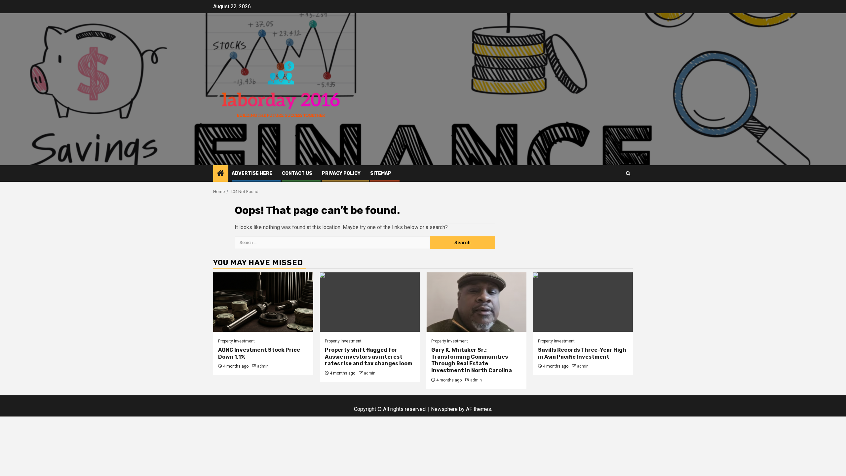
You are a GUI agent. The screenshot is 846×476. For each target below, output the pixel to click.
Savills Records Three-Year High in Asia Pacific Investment (582, 353)
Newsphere (444, 409)
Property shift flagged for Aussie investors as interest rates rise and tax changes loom (368, 357)
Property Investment (236, 341)
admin (263, 366)
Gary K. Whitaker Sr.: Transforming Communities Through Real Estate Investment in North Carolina (471, 360)
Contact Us (297, 173)
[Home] (220, 173)
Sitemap (380, 173)
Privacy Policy (341, 173)
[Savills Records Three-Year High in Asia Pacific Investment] (583, 302)
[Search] (628, 173)
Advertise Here (252, 173)
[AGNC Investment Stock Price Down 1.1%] (263, 302)
